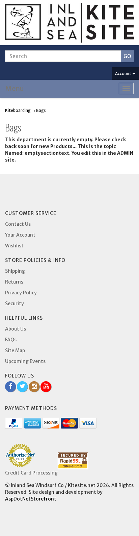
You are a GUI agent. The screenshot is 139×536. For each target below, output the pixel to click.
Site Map (15, 350)
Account (123, 73)
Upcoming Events (25, 361)
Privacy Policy (21, 293)
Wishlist (14, 246)
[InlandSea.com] (69, 23)
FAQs (11, 340)
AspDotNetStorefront (30, 499)
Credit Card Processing (31, 473)
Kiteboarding (18, 110)
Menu (14, 88)
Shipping (15, 271)
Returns (14, 282)
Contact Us (18, 224)
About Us (15, 329)
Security (14, 303)
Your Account (20, 235)
